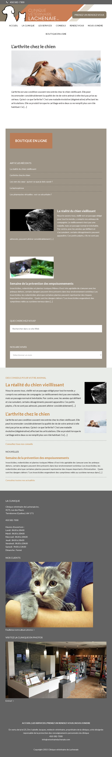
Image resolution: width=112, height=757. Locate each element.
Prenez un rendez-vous (89, 14)
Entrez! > (10, 701)
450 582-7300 (17, 2)
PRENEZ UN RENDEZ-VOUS (60, 723)
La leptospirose (17, 188)
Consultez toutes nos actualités (20, 480)
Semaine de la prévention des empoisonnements (41, 283)
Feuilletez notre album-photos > (20, 630)
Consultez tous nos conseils (19, 444)
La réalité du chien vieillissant (23, 169)
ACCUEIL (26, 723)
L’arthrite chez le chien (33, 46)
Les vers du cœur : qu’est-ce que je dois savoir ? (31, 181)
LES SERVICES (38, 723)
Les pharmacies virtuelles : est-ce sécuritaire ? (31, 194)
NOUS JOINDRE (82, 723)
